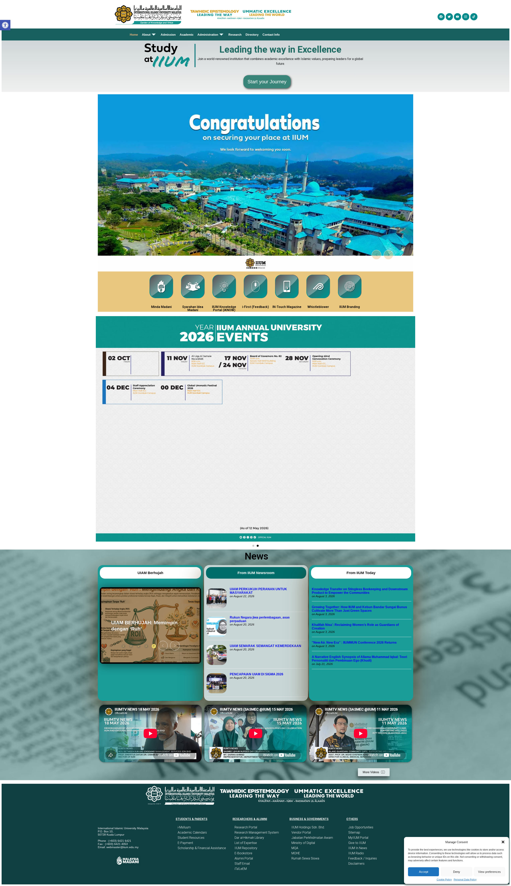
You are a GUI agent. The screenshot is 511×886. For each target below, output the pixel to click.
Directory (252, 34)
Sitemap (354, 832)
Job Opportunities (360, 827)
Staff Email (242, 863)
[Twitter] (449, 16)
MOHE (295, 853)
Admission (168, 34)
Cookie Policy (444, 879)
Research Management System (257, 832)
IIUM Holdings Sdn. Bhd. (308, 827)
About (146, 34)
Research (235, 34)
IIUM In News (357, 848)
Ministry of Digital (303, 843)
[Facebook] (441, 16)
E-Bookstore (243, 853)
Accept (423, 871)
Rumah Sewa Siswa (305, 858)
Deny (456, 871)
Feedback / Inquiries (362, 858)
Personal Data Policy (465, 879)
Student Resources (191, 838)
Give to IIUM (357, 843)
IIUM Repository (246, 848)
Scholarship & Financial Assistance (202, 848)
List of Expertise (246, 843)
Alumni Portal (244, 858)
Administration (207, 34)
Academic (186, 34)
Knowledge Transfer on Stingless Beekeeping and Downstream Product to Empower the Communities (360, 590)
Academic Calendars (192, 832)
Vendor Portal (301, 832)
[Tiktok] (473, 16)
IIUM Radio (356, 853)
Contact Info (271, 34)
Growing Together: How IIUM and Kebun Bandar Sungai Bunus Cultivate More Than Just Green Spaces (359, 608)
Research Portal (246, 827)
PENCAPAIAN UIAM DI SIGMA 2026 (256, 674)
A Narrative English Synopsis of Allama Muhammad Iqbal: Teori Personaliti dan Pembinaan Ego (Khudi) (359, 658)
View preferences (489, 871)
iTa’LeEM (241, 869)
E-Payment (185, 843)
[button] (503, 842)
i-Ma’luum (184, 827)
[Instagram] (465, 16)
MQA (294, 848)
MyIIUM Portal (358, 838)
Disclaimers (356, 863)
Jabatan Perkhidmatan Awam (312, 838)
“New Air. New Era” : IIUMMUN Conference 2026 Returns (354, 642)
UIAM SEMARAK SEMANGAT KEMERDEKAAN (265, 646)
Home (134, 34)
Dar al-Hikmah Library (249, 838)
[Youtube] (457, 16)
